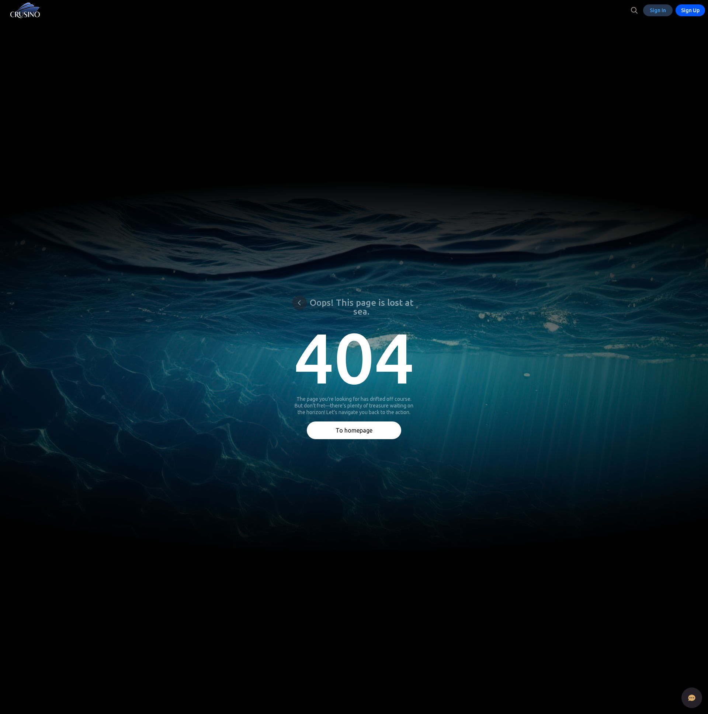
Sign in (658, 10)
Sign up (690, 10)
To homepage (354, 430)
